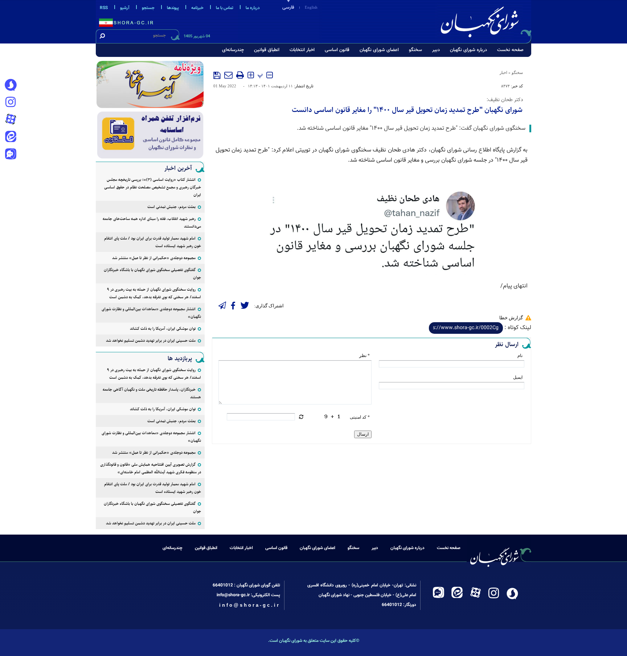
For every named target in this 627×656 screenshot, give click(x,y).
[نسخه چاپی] (240, 75)
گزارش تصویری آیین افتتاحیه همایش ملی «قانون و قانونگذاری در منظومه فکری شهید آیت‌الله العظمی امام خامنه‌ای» (150, 468)
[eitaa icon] (10, 137)
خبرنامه (197, 8)
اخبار (503, 72)
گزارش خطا (511, 317)
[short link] (466, 328)
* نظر (364, 355)
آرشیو (125, 8)
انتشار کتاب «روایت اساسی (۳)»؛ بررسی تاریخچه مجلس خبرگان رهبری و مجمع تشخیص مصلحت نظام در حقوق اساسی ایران (152, 187)
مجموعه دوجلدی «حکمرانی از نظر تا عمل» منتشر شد (154, 258)
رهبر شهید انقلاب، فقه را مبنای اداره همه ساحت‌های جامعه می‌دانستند (152, 222)
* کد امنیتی (360, 417)
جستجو (148, 8)
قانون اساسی (337, 50)
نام (519, 355)
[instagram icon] (10, 102)
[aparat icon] (10, 119)
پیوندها (173, 8)
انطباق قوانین (266, 50)
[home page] (485, 20)
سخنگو (415, 50)
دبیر (436, 50)
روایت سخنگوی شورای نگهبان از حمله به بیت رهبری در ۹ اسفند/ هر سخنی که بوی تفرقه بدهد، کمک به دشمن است (154, 293)
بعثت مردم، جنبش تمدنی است (171, 207)
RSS (104, 8)
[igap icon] (10, 154)
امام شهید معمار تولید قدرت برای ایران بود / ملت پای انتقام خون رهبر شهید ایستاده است (152, 242)
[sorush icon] (10, 85)
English (311, 7)
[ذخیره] (217, 75)
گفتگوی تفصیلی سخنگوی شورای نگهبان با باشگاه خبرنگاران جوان (152, 274)
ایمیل (517, 377)
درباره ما (253, 8)
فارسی (288, 7)
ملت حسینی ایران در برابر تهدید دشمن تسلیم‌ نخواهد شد (151, 340)
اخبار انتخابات (302, 50)
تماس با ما (224, 8)
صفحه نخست (510, 50)
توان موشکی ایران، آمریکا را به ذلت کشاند (163, 328)
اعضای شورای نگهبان (379, 50)
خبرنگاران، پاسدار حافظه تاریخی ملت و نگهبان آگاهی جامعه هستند (152, 393)
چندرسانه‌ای (233, 50)
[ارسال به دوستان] (228, 75)
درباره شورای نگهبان (468, 50)
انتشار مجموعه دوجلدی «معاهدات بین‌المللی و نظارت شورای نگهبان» (151, 313)
